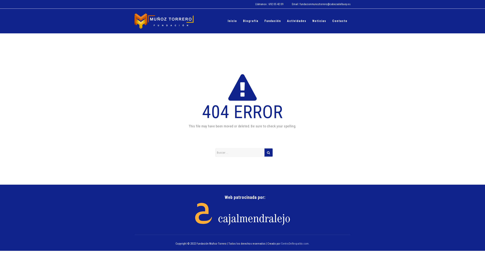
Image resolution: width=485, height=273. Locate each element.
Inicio (232, 21)
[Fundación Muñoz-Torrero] (164, 21)
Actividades (296, 21)
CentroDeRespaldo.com (295, 243)
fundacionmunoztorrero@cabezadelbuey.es (325, 4)
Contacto (339, 21)
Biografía (250, 21)
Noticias (319, 21)
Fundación (272, 21)
